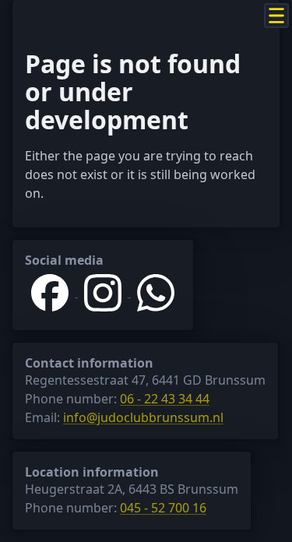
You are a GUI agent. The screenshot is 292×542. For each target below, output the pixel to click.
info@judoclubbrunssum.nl (143, 417)
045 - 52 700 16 (163, 507)
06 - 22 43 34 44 (164, 398)
